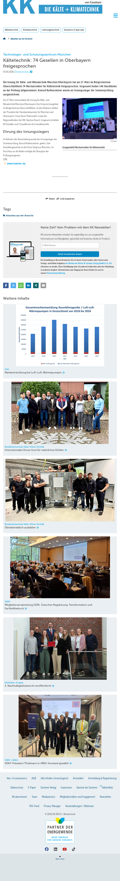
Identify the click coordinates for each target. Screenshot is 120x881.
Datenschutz (16, 787)
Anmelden (78, 778)
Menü (115, 20)
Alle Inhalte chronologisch (54, 778)
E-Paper (32, 787)
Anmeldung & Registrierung (102, 778)
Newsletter (105, 796)
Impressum (66, 787)
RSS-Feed (34, 806)
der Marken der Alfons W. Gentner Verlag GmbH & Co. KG (88, 263)
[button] (6, 285)
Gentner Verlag (48, 787)
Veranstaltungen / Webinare (79, 806)
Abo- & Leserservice (17, 778)
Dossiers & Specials (74, 30)
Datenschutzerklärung (56, 273)
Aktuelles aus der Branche (19, 215)
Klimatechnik (30, 30)
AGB (34, 778)
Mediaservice (48, 796)
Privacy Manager (52, 806)
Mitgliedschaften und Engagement (77, 796)
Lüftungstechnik (50, 30)
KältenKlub (107, 787)
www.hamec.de (16, 163)
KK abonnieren (19, 796)
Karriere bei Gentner (87, 787)
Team (34, 796)
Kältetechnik (11, 30)
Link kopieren (67, 199)
